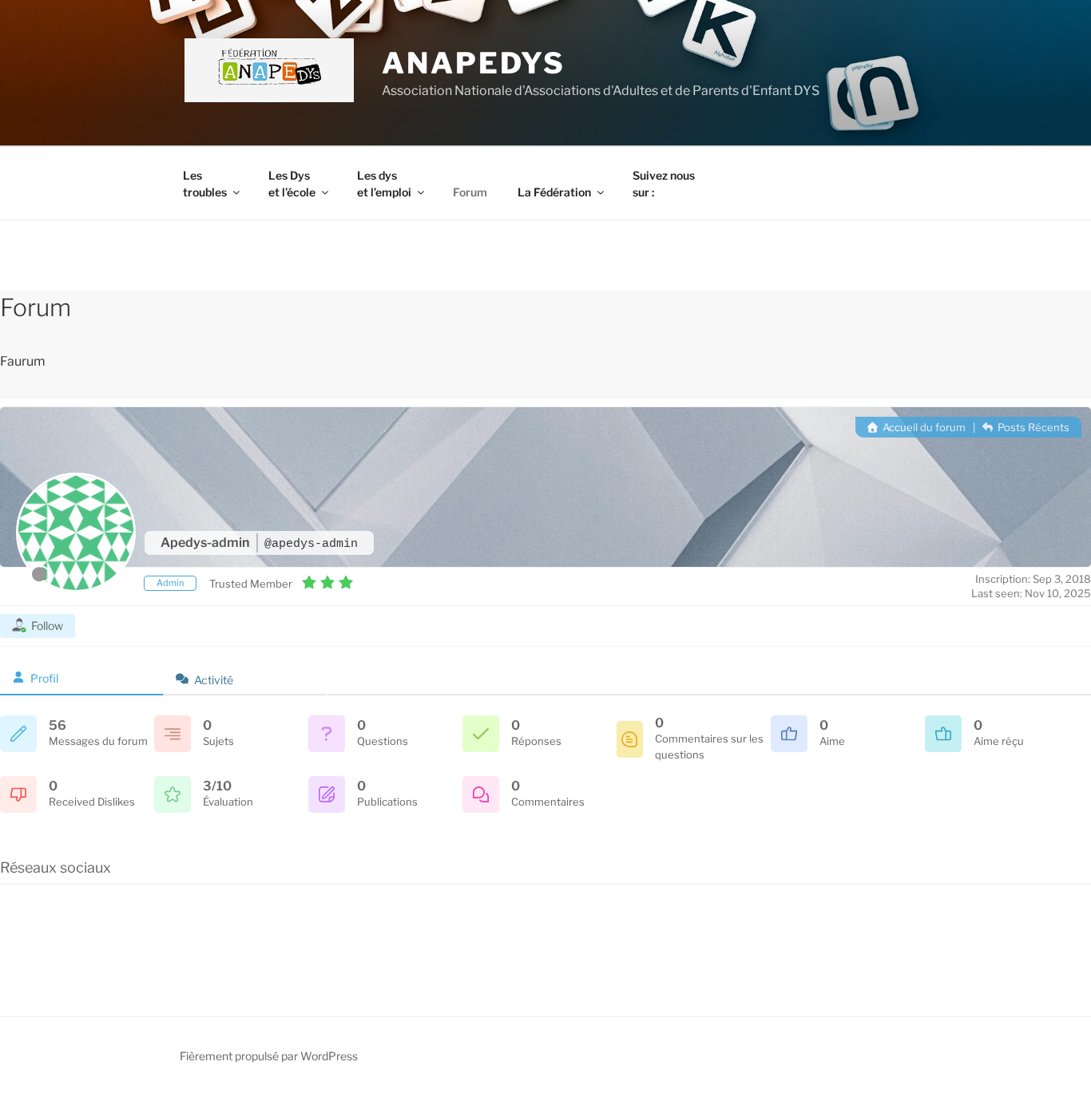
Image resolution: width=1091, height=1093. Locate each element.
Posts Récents (1032, 427)
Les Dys (291, 183)
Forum (470, 192)
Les (205, 183)
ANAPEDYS (473, 63)
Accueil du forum (923, 427)
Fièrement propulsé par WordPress (269, 1056)
